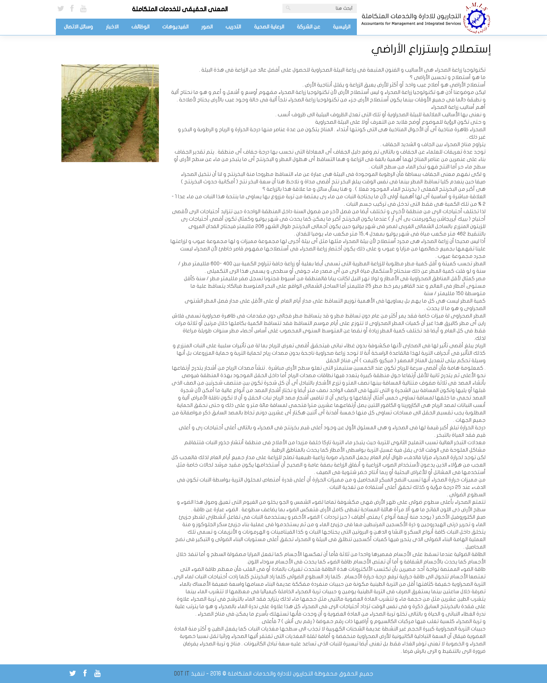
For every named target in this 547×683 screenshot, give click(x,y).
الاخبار (112, 26)
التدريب (233, 26)
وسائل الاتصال (78, 26)
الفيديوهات (175, 26)
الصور (207, 26)
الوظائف (140, 26)
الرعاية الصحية (269, 26)
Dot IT (181, 674)
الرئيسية (342, 26)
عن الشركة (308, 26)
